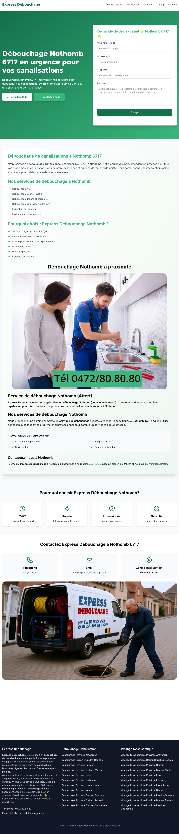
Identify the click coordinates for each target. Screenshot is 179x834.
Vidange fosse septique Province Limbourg (143, 780)
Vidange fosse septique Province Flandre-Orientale (147, 795)
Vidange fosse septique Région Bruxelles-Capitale (147, 760)
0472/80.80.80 (19, 97)
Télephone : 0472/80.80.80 (16, 808)
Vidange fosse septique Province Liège (141, 775)
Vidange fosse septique (139, 4)
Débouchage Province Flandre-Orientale (83, 795)
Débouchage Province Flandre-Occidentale (84, 805)
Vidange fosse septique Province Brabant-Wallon (146, 770)
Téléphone (102, 69)
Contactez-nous (51, 97)
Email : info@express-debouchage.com (23, 813)
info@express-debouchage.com (89, 572)
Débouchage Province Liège (76, 775)
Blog (161, 4)
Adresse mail (103, 56)
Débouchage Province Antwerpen (79, 754)
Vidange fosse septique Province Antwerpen (144, 754)
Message (101, 83)
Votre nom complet (106, 43)
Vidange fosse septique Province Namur (142, 790)
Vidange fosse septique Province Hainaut (142, 765)
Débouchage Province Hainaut (78, 765)
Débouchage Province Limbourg (79, 780)
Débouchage (112, 4)
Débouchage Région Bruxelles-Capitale (82, 760)
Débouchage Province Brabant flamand (82, 800)
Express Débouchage (21, 4)
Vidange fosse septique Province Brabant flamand (147, 800)
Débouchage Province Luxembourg (80, 785)
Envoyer (134, 112)
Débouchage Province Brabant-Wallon (82, 770)
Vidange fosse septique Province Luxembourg (145, 785)
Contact (172, 4)
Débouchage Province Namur (77, 790)
